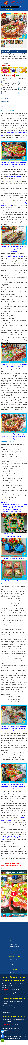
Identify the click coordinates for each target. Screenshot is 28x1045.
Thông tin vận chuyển (13, 962)
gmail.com (17, 1010)
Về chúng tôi (13, 959)
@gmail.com (15, 993)
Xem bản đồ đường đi (6, 1012)
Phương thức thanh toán (14, 948)
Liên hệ (13, 964)
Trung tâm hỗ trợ (13, 951)
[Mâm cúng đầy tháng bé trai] (14, 38)
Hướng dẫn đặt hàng (13, 946)
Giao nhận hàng (14, 944)
